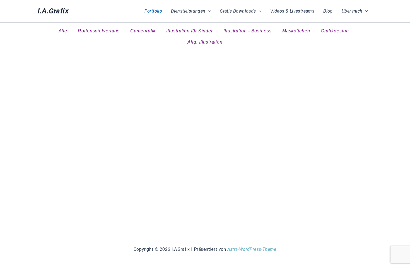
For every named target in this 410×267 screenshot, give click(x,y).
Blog (328, 11)
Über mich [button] (352, 11)
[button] (208, 11)
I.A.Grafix (53, 11)
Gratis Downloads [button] (238, 11)
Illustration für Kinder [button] (189, 30)
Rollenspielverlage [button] (99, 30)
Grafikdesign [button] (335, 30)
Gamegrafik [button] (143, 30)
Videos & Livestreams (292, 11)
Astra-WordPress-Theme (251, 249)
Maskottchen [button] (296, 30)
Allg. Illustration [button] (204, 42)
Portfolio (153, 11)
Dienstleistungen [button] (188, 11)
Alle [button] (63, 30)
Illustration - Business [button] (247, 30)
